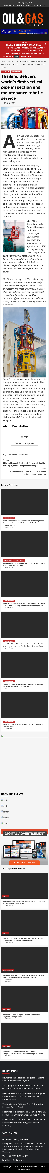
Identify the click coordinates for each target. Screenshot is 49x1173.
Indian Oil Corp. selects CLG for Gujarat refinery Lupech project (28, 471)
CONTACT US (25, 56)
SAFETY (5, 896)
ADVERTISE (30, 5)
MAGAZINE (31, 53)
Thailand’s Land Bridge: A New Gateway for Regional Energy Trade (21, 1016)
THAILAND (10, 45)
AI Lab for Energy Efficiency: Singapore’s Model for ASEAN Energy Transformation (23, 685)
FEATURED (15, 51)
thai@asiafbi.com (16, 1160)
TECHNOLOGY (16, 71)
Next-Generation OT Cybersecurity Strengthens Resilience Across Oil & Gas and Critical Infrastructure (23, 523)
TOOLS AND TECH (34, 51)
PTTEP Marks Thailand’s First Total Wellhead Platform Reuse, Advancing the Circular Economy (23, 1122)
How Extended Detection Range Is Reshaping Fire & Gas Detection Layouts (23, 1079)
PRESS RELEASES (14, 48)
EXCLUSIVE (11, 53)
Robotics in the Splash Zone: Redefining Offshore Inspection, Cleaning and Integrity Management (24, 604)
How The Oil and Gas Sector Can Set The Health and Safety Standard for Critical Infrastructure (23, 645)
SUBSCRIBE (20, 5)
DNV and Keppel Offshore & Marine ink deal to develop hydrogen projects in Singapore (24, 463)
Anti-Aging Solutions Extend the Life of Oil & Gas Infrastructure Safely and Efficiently (23, 939)
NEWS (24, 42)
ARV (9, 454)
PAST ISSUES (9, 5)
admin (24, 436)
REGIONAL (20, 45)
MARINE (25, 48)
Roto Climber (23, 454)
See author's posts (24, 443)
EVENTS (40, 53)
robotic (14, 454)
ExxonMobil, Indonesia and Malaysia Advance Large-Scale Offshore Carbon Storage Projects (23, 1052)
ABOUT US (41, 5)
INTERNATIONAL (33, 45)
